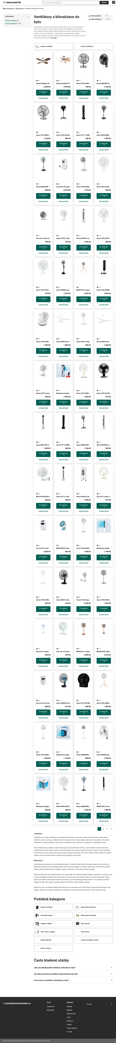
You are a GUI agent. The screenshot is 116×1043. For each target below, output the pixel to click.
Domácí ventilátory (11, 23)
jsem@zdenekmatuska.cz (18, 1003)
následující (111, 829)
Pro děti (69, 1032)
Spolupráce (50, 1006)
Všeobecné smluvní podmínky (10, 1040)
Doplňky (69, 1006)
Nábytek (69, 1010)
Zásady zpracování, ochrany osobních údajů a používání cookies (34, 1040)
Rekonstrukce (20, 8)
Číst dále (54, 38)
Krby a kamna (85, 923)
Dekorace (70, 1021)
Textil (68, 1017)
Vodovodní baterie (46, 915)
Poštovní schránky (46, 907)
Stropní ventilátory (11, 20)
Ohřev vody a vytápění (48, 932)
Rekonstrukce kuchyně (88, 907)
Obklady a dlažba (46, 923)
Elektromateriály (46, 940)
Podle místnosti (72, 1028)
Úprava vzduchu (46, 948)
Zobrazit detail (43, 98)
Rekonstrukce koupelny (88, 915)
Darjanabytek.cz (9, 8)
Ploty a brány (85, 932)
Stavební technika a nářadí (89, 940)
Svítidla (69, 1024)
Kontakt (89, 1004)
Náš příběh (50, 1010)
